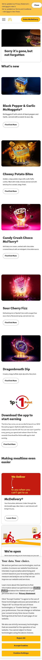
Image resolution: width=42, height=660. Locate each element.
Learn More (11, 518)
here (7, 6)
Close (36, 5)
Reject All (21, 638)
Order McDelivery (30, 20)
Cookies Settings (21, 653)
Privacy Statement (27, 594)
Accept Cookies (21, 646)
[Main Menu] (4, 19)
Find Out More (11, 125)
